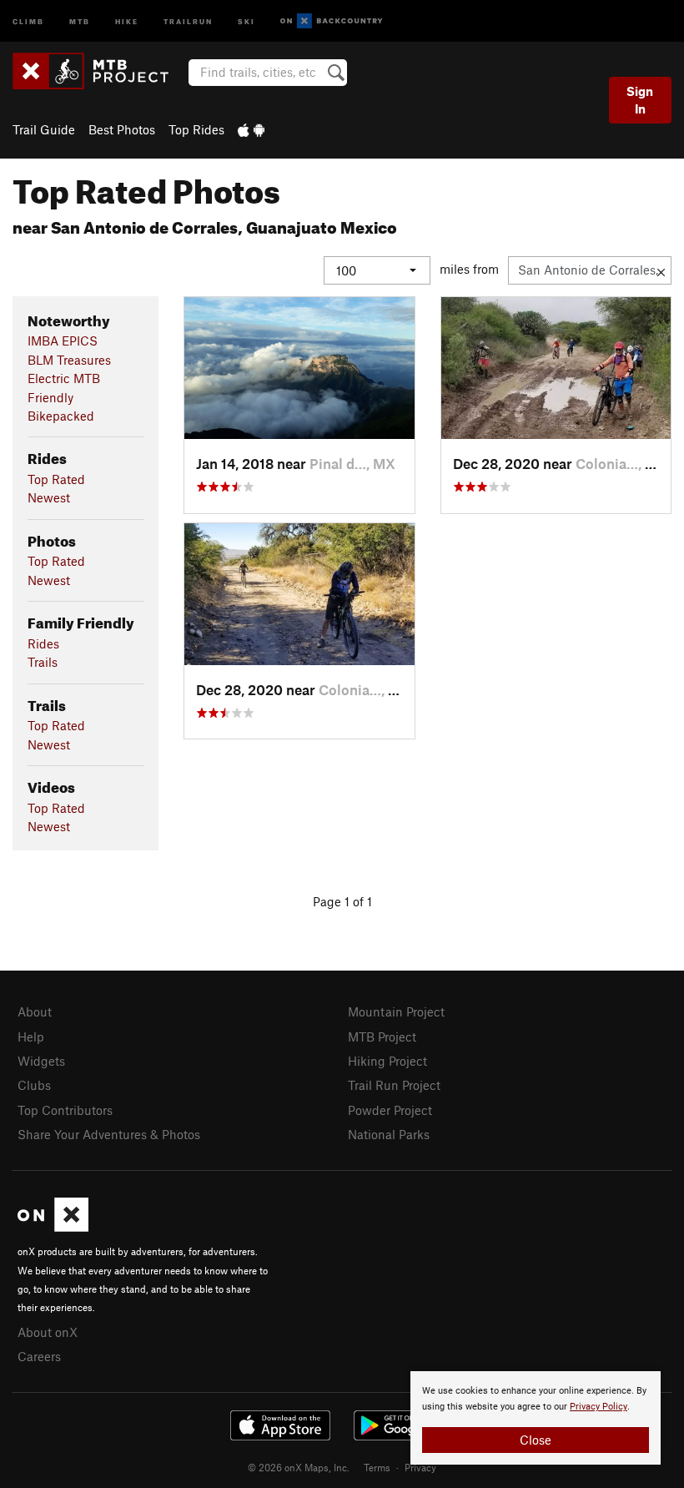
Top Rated (56, 479)
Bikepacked (61, 415)
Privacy (420, 1467)
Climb (28, 20)
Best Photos (121, 129)
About (35, 1011)
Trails (43, 661)
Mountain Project (396, 1011)
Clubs (34, 1084)
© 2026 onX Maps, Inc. (299, 1467)
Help (31, 1036)
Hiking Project (387, 1060)
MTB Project (382, 1036)
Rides (43, 643)
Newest (49, 497)
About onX (48, 1331)
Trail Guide (44, 129)
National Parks (389, 1134)
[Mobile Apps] (251, 129)
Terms (377, 1467)
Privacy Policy (598, 1406)
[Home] (99, 71)
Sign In (639, 99)
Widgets (41, 1060)
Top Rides (196, 129)
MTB (79, 20)
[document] (535, 1418)
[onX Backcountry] (331, 21)
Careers (39, 1356)
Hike (126, 20)
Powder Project (390, 1109)
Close (535, 1439)
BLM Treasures (69, 359)
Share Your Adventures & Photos (109, 1134)
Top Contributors (65, 1109)
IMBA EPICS (63, 340)
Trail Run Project (394, 1084)
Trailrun (188, 20)
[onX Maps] (53, 1226)
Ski (246, 20)
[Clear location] (661, 270)
